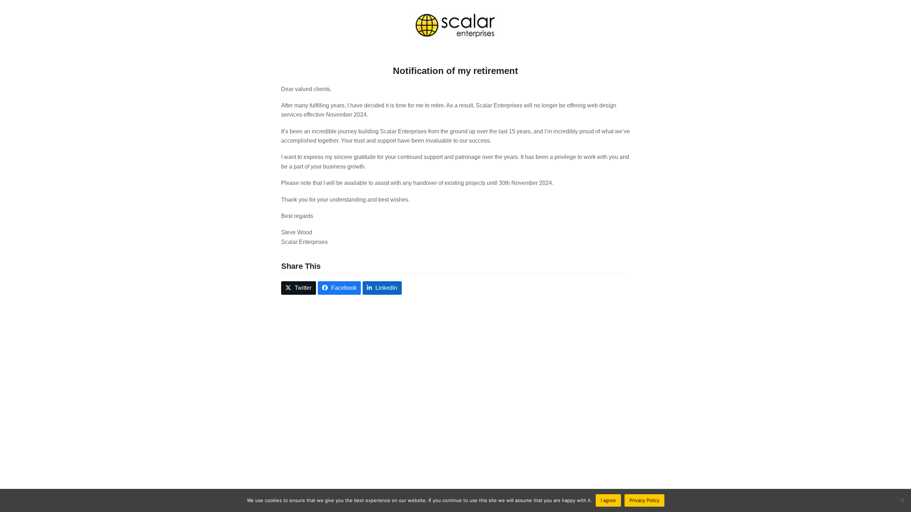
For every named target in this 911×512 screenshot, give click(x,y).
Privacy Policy (644, 500)
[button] (298, 288)
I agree (608, 500)
